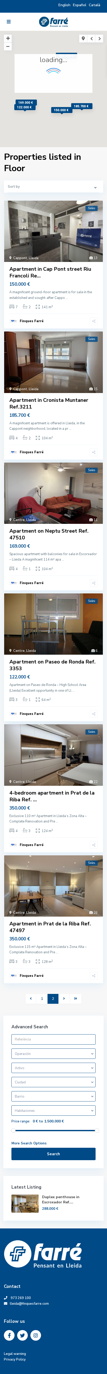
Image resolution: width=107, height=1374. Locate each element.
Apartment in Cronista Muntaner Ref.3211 (48, 403)
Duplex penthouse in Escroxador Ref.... (60, 1200)
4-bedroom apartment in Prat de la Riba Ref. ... (52, 796)
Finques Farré (32, 321)
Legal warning (15, 1354)
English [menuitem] (64, 5)
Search (53, 1154)
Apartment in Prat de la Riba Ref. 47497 (50, 927)
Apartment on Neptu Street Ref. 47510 (49, 534)
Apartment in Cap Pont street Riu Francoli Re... (50, 272)
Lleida (33, 258)
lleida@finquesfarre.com (31, 1303)
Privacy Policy (15, 1359)
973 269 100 (21, 1298)
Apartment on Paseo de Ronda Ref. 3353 (52, 665)
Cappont (20, 258)
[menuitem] (94, 5)
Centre (19, 520)
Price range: (20, 1121)
